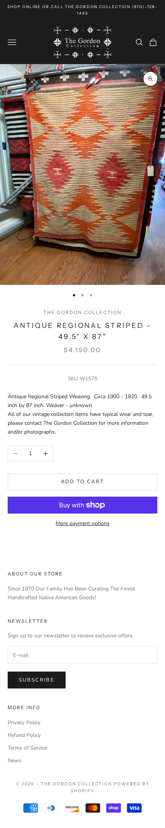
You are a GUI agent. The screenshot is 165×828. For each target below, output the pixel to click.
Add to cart (82, 481)
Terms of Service (27, 748)
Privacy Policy (24, 722)
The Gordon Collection (82, 312)
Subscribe (36, 680)
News (14, 760)
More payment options (83, 523)
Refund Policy (24, 735)
